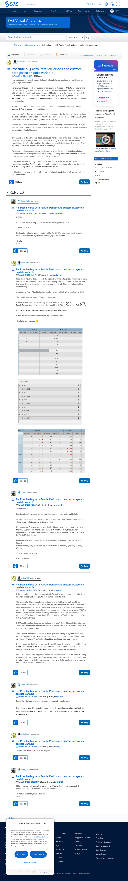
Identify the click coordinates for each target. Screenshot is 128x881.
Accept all (21, 854)
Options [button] (15, 55)
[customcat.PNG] (50, 401)
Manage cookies (30, 862)
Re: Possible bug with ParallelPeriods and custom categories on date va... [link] (70, 45)
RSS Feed (63, 54)
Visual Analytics (31, 45)
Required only (38, 854)
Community (13, 11)
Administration (84, 11)
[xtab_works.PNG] (51, 450)
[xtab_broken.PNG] (50, 351)
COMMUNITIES (30, 4)
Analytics (54, 11)
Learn (26, 11)
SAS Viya (68, 11)
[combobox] (48, 37)
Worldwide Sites (106, 4)
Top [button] (12, 818)
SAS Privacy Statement (41, 837)
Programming (39, 11)
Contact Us (112, 4)
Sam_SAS (25, 201)
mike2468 (21, 62)
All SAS (90, 4)
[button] (9, 69)
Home (8, 45)
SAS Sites (118, 4)
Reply (86, 182)
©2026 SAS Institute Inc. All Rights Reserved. (74, 873)
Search (100, 4)
